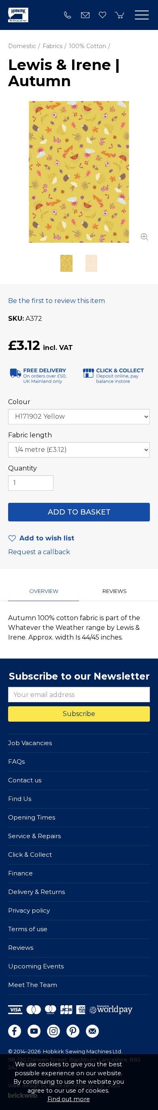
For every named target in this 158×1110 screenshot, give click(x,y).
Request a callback (39, 552)
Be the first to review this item (56, 301)
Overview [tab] (43, 591)
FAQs (16, 761)
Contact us (24, 780)
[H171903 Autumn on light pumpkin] (91, 263)
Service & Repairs (34, 836)
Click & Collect (30, 854)
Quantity (22, 468)
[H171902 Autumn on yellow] (79, 172)
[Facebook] (14, 1031)
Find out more (68, 1099)
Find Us (19, 799)
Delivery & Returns (36, 892)
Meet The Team (32, 985)
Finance (20, 873)
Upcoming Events (36, 966)
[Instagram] (53, 1031)
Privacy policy (29, 910)
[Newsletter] (92, 1031)
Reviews (20, 947)
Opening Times (31, 817)
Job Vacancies (30, 743)
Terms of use (27, 929)
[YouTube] (34, 1031)
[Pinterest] (73, 1031)
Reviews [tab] (114, 591)
